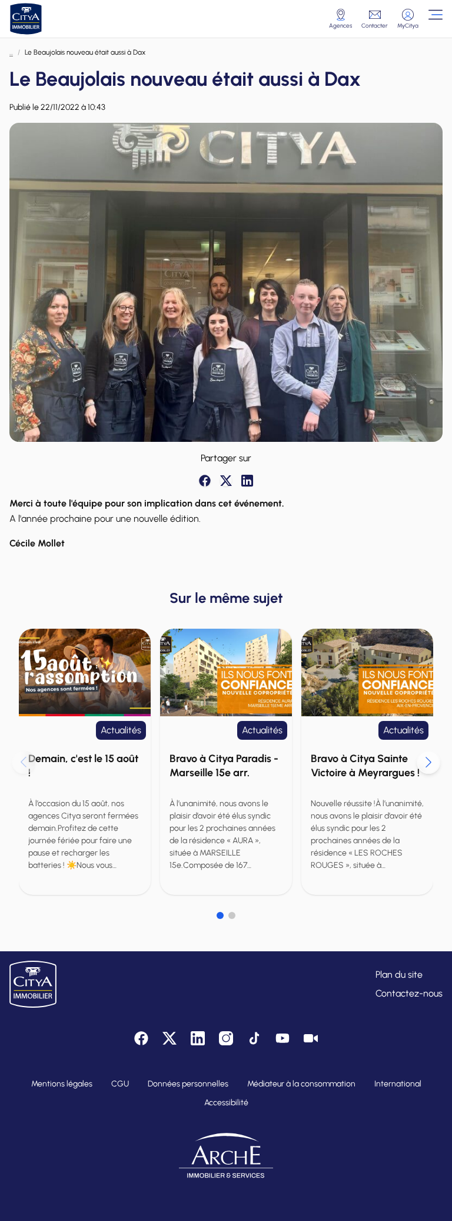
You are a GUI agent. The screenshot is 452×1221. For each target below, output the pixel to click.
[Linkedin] (247, 481)
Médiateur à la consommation (301, 1084)
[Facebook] (205, 481)
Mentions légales (61, 1084)
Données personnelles (188, 1084)
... (11, 52)
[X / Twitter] (226, 481)
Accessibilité (226, 1103)
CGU (120, 1084)
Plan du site (399, 974)
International (397, 1084)
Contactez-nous (409, 993)
